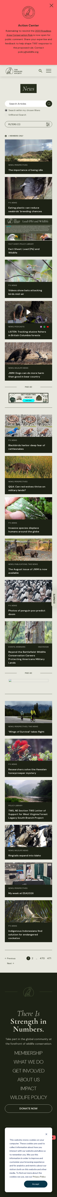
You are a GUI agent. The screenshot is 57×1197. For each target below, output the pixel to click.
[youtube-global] (52, 1137)
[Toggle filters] (48, 124)
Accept (35, 1184)
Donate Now (28, 1108)
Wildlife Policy (28, 1097)
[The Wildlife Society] (14, 70)
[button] (48, 71)
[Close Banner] (51, 5)
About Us (28, 1079)
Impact (29, 1088)
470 (42, 958)
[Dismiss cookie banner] (46, 1134)
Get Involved (29, 1070)
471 (49, 958)
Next (9, 963)
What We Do (28, 1061)
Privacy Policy (39, 1176)
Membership (28, 1053)
